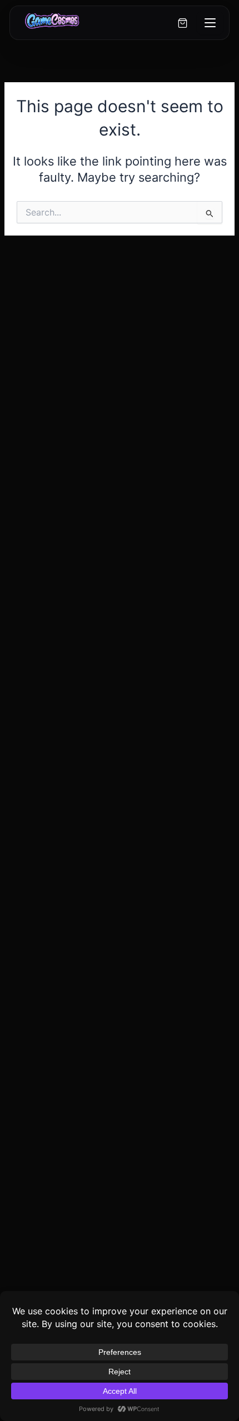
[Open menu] (210, 22)
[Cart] (182, 22)
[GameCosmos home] (51, 22)
